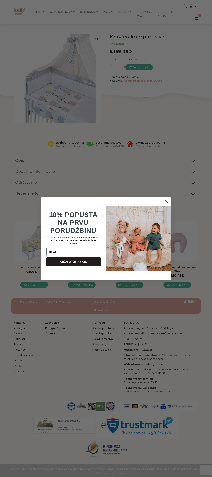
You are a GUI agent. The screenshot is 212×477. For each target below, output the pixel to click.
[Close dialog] (166, 201)
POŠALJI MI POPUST (74, 262)
